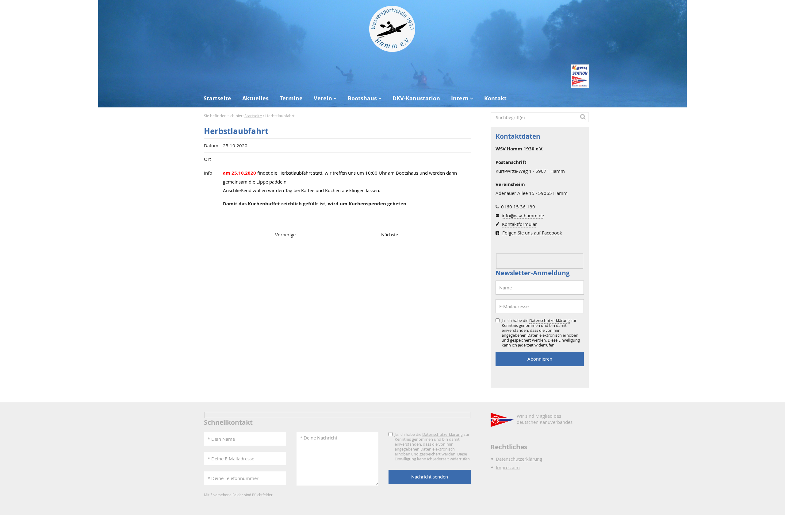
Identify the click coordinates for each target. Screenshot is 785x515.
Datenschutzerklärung (549, 320)
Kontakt (495, 98)
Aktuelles (255, 98)
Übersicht (337, 234)
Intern (460, 98)
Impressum (508, 467)
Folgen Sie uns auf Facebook (532, 233)
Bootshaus (362, 98)
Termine (291, 98)
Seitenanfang (222, 234)
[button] (584, 117)
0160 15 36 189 (518, 206)
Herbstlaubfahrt (236, 131)
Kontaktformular (519, 224)
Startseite (217, 98)
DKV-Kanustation (416, 98)
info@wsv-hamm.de (523, 215)
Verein (323, 98)
